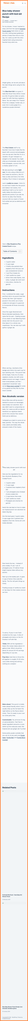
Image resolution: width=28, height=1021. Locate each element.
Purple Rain (10, 737)
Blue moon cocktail (13, 386)
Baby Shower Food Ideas (8, 22)
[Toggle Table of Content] (19, 251)
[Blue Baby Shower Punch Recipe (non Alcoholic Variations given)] (14, 953)
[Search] (25, 3)
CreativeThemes (6, 1018)
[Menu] (22, 3)
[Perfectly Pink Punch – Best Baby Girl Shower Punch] (14, 841)
